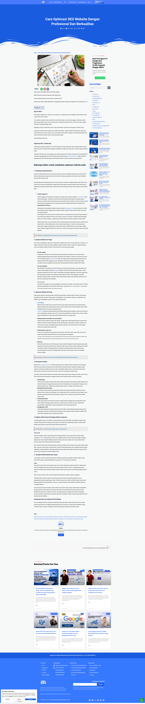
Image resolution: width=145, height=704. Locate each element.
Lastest (50, 2)
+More (88, 2)
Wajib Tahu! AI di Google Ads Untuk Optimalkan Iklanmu (104, 182)
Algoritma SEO (37, 516)
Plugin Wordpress (97, 117)
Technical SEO (96, 123)
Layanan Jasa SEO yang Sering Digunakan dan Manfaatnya (104, 134)
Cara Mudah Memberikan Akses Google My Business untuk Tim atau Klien (104, 205)
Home (35, 52)
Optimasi (50, 516)
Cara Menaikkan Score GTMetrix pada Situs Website (104, 156)
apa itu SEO (45, 516)
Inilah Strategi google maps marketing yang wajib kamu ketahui (103, 164)
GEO (94, 104)
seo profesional (69, 519)
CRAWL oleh (53, 258)
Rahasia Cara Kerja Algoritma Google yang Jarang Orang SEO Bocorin (104, 190)
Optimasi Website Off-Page (41, 519)
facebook (41, 437)
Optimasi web (74, 516)
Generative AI (96, 102)
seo (63, 519)
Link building (40, 302)
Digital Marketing (57, 2)
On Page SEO (96, 115)
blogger (56, 270)
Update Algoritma (73, 2)
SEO (65, 2)
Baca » (37, 605)
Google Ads (96, 107)
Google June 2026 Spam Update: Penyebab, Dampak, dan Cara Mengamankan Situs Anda (70, 633)
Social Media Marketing (99, 121)
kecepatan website (45, 364)
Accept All (30, 699)
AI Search (95, 94)
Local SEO (95, 109)
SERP (86, 101)
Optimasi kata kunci (58, 516)
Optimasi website (82, 516)
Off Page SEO (96, 113)
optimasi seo (67, 516)
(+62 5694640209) (90, 655)
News (94, 111)
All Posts (61, 534)
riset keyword (81, 197)
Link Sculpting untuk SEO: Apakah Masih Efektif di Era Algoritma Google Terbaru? (98, 633)
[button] (41, 89)
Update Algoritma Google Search (101, 125)
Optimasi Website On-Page (55, 519)
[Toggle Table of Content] (42, 108)
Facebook (95, 100)
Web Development (82, 2)
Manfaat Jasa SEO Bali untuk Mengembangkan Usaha (104, 141)
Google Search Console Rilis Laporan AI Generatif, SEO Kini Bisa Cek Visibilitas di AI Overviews (98, 590)
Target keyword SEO (78, 519)
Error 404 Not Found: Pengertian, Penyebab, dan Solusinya (104, 197)
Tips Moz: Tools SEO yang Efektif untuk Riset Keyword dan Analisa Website (104, 173)
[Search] (109, 87)
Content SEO (96, 96)
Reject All (19, 699)
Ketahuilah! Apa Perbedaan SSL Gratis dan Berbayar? (104, 149)
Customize (8, 699)
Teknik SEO (40, 311)
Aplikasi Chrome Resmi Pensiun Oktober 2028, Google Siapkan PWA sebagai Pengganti (71, 590)
